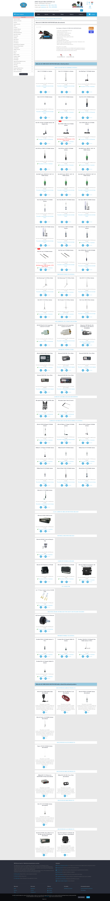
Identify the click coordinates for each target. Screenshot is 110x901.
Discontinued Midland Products (66, 771)
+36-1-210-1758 (52, 5)
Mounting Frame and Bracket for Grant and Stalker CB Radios (66, 611)
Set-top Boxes (16, 42)
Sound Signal (16, 59)
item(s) (93, 14)
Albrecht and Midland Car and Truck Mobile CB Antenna (65, 420)
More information (81, 897)
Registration (33, 888)
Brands (62, 14)
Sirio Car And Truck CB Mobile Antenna (66, 67)
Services (46, 14)
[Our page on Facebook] (87, 2)
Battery (15, 52)
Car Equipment (16, 47)
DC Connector (66, 586)
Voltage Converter (17, 49)
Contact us (81, 14)
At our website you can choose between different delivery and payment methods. (76, 865)
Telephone (15, 37)
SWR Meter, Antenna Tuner (66, 349)
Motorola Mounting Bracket (65, 535)
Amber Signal (16, 57)
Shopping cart (33, 892)
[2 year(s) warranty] (91, 27)
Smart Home (16, 66)
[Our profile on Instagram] (87, 4)
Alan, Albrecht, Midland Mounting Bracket (66, 511)
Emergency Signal (17, 56)
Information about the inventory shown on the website (69, 874)
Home (38, 14)
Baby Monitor (16, 39)
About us (71, 14)
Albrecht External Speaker (66, 561)
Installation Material (17, 29)
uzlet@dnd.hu (43, 5)
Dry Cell (15, 51)
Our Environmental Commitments (86, 888)
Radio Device (16, 41)
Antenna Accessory (17, 24)
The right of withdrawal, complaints (66, 872)
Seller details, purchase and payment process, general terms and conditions (72, 869)
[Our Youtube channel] (89, 2)
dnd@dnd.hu (43, 7)
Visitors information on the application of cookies (25, 878)
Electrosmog (16, 35)
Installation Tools (17, 30)
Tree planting (83, 890)
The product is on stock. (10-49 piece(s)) (87, 112)
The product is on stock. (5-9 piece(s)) (88, 86)
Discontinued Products (18, 71)
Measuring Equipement (18, 32)
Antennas (15, 22)
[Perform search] (81, 10)
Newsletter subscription (23, 74)
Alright (88, 897)
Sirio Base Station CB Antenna (65, 274)
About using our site (20, 876)
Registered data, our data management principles (25, 873)
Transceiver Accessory (17, 20)
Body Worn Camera (17, 34)
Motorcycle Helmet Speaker (18, 46)
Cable (15, 25)
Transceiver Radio (17, 19)
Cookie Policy (46, 896)
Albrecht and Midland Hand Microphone (66, 396)
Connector (15, 27)
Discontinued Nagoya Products (66, 742)
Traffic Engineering (17, 62)
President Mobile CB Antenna (66, 635)
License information (65, 880)
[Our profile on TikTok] (89, 4)
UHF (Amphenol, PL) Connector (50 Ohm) (66, 321)
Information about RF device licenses (68, 878)
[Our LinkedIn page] (92, 4)
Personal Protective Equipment (19, 44)
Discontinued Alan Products (66, 829)
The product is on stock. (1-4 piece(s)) (67, 141)
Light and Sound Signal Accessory (20, 61)
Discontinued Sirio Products (66, 800)
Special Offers (23, 17)
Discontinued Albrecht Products (65, 688)
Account (32, 890)
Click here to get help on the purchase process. (68, 867)
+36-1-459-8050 (53, 7)
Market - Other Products (18, 69)
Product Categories (20, 14)
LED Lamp (15, 64)
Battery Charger (16, 54)
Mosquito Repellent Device (18, 68)
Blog (54, 14)
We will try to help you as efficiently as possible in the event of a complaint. (74, 876)
